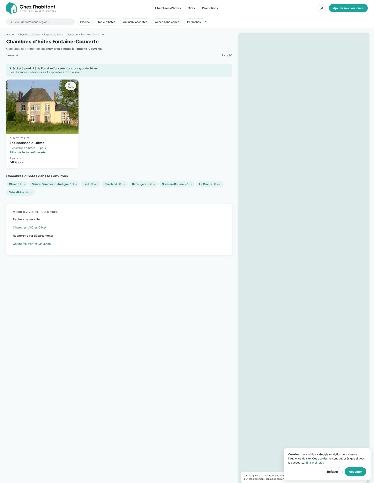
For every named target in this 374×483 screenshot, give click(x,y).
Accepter (355, 471)
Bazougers (143, 184)
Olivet (17, 184)
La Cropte (210, 184)
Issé (90, 184)
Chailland (114, 184)
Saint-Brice (20, 192)
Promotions (210, 8)
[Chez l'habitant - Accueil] (31, 8)
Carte (71, 87)
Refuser (332, 471)
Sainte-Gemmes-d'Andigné (54, 184)
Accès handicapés (167, 22)
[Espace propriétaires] (322, 8)
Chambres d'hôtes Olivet (29, 227)
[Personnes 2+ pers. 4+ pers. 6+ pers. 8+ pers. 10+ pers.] (195, 21)
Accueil (10, 34)
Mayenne (72, 34)
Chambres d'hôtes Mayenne (32, 243)
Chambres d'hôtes (168, 8)
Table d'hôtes (106, 22)
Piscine (85, 22)
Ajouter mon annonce (348, 8)
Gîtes (191, 8)
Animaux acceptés (135, 22)
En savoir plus (315, 462)
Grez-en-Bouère (177, 184)
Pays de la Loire (53, 34)
